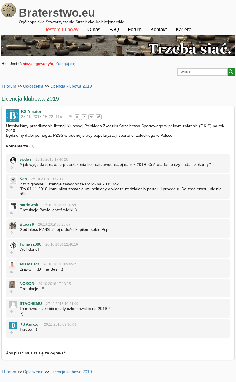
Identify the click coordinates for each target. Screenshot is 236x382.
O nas (93, 29)
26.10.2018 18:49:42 (59, 264)
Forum (135, 29)
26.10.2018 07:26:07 (54, 225)
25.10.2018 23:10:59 (59, 205)
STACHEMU (31, 303)
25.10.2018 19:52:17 (47, 179)
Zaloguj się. (66, 63)
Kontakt (159, 29)
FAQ (114, 29)
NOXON (27, 283)
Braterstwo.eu (57, 12)
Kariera (183, 29)
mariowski (29, 204)
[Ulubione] (77, 117)
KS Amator (31, 111)
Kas (23, 178)
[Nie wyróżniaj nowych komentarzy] (99, 117)
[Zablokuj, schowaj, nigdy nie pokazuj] (84, 117)
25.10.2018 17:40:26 (52, 159)
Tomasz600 (30, 244)
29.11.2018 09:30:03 (60, 324)
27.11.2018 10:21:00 (62, 304)
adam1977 (29, 264)
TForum (8, 86)
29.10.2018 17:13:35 (54, 284)
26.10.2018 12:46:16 (61, 244)
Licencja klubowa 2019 (71, 86)
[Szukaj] (231, 72)
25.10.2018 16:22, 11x (41, 116)
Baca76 (27, 224)
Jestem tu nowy (62, 29)
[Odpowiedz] (70, 116)
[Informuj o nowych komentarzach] (91, 117)
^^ (233, 378)
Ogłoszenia (33, 86)
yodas (26, 159)
